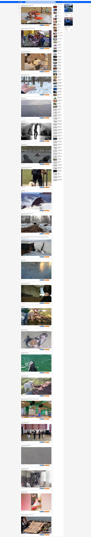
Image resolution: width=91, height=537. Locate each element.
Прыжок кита (23, 97)
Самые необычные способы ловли (27, 514)
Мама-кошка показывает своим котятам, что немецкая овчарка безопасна (34, 236)
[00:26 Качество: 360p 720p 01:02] (36, 15)
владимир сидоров (23, 6)
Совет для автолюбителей (26, 445)
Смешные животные (25, 468)
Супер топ (22, 29)
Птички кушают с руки (25, 74)
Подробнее (66, 15)
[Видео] (19, 8)
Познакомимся (24, 144)
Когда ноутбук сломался (25, 283)
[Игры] (19, 13)
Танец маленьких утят (25, 422)
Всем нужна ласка (24, 375)
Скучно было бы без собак (25, 51)
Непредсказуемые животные (26, 167)
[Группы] (19, 10)
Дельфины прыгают (25, 352)
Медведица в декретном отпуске (27, 213)
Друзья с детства (24, 329)
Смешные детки (24, 491)
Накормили (23, 190)
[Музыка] (19, 9)
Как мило (23, 306)
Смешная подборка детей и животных (28, 28)
